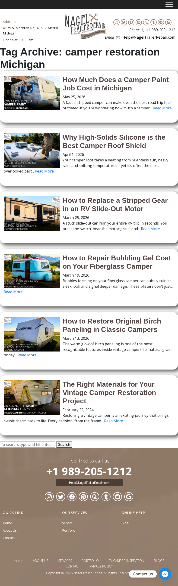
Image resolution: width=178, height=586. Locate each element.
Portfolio (68, 530)
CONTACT (73, 566)
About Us (10, 530)
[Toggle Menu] (169, 4)
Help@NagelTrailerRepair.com (148, 37)
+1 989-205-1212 (160, 29)
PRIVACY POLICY (101, 566)
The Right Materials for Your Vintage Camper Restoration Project (109, 392)
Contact (9, 538)
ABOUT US (40, 560)
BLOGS (159, 560)
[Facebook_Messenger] (165, 574)
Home (7, 523)
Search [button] (64, 444)
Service (67, 523)
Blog (124, 523)
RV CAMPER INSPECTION (126, 560)
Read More (162, 108)
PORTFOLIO (90, 560)
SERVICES (65, 560)
